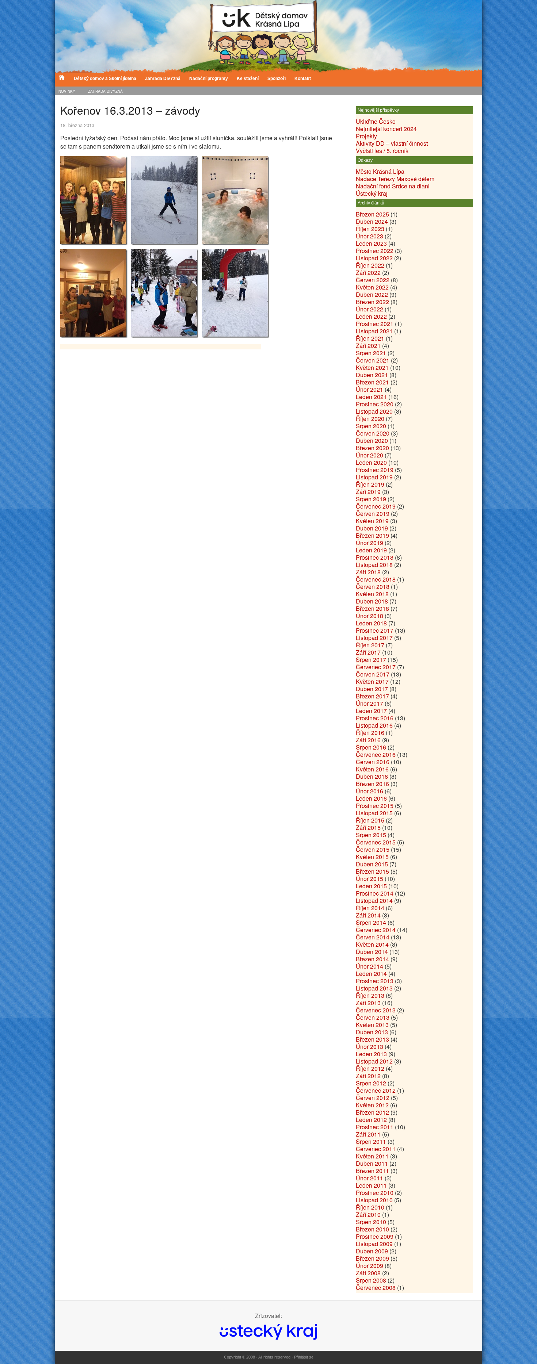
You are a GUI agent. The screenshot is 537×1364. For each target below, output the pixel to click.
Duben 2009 (372, 1251)
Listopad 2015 (374, 813)
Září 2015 (368, 827)
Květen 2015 (372, 856)
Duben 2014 (372, 951)
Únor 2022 (369, 309)
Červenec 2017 (376, 667)
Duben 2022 (372, 294)
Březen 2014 (372, 959)
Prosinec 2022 (374, 250)
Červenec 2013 (376, 1010)
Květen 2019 (372, 521)
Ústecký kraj (372, 193)
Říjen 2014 (370, 908)
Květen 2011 (372, 1156)
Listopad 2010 (374, 1200)
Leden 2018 (371, 623)
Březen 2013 (372, 1039)
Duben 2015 (372, 864)
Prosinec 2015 (374, 805)
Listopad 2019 (374, 477)
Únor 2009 (369, 1265)
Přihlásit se (303, 1357)
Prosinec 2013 (374, 981)
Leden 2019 (371, 550)
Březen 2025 (372, 214)
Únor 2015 (369, 878)
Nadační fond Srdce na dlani (393, 186)
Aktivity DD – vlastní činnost (392, 143)
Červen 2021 (372, 360)
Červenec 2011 (376, 1149)
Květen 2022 (372, 287)
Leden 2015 (371, 886)
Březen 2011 (372, 1170)
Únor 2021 (369, 389)
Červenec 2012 (376, 1090)
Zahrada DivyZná (105, 91)
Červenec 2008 (376, 1287)
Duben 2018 (372, 601)
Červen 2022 (372, 280)
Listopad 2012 (374, 1061)
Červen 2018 (372, 586)
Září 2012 (368, 1076)
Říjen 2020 (370, 418)
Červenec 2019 (376, 506)
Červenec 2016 (376, 754)
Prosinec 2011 (374, 1127)
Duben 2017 (372, 689)
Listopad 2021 (374, 331)
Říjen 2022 (370, 265)
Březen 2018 (372, 608)
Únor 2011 (369, 1178)
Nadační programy (208, 78)
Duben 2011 (372, 1163)
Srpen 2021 (371, 353)
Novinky (66, 91)
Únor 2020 (369, 455)
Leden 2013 (371, 1054)
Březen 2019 (372, 535)
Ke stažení (248, 78)
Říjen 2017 (370, 645)
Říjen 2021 (370, 338)
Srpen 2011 (371, 1141)
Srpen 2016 (371, 747)
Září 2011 (368, 1134)
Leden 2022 (371, 316)
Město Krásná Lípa (380, 171)
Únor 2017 (369, 703)
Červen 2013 (372, 1017)
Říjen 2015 (370, 820)
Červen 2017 (372, 674)
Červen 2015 (372, 849)
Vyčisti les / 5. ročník (382, 150)
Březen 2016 (372, 783)
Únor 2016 (369, 791)
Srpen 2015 (371, 835)
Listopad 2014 (374, 900)
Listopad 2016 (374, 725)
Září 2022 (368, 272)
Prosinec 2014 (374, 893)
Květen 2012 (372, 1105)
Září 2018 (368, 572)
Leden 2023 (371, 243)
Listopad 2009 (374, 1244)
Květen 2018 (372, 594)
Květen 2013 (372, 1024)
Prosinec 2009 (374, 1236)
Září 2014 (368, 915)
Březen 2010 (372, 1229)
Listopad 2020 (374, 411)
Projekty (366, 136)
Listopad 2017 (374, 637)
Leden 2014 (371, 973)
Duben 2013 (372, 1032)
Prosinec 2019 (374, 469)
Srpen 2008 (371, 1280)
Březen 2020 (372, 448)
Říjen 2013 (370, 995)
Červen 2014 (372, 937)
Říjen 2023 (370, 229)
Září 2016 (368, 740)
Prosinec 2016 (374, 718)
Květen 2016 (372, 769)
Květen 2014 (372, 944)
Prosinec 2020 (374, 404)
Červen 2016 (372, 762)
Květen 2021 (372, 367)
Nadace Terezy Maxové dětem (395, 179)
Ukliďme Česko (376, 121)
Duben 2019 (372, 528)
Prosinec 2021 (374, 323)
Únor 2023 (369, 236)
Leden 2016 (371, 798)
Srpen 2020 (371, 426)
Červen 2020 (372, 433)
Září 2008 (368, 1273)
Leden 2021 (371, 396)
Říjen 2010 (370, 1207)
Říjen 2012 (370, 1068)
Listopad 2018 (374, 564)
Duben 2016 (372, 776)
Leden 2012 (371, 1119)
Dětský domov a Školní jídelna (105, 78)
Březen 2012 (372, 1112)
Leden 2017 (371, 710)
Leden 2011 (371, 1185)
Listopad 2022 (374, 258)
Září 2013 (368, 1003)
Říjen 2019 (370, 484)
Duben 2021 (372, 375)
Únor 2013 (369, 1046)
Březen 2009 (372, 1258)
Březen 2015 (372, 871)
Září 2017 (368, 652)
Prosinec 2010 (374, 1192)
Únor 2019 (369, 543)
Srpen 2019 (371, 499)
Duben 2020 (372, 440)
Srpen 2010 (371, 1222)
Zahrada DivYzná (162, 78)
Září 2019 (368, 491)
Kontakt (302, 78)
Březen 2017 (372, 696)
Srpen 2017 (371, 659)
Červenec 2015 (376, 842)
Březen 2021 (372, 382)
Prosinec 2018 (374, 557)
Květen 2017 (372, 681)
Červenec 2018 (376, 579)
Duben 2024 (372, 221)
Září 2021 (368, 345)
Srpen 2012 (371, 1083)
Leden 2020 (371, 462)
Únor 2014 (369, 966)
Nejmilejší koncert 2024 (386, 128)
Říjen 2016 (370, 732)
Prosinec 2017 (374, 630)
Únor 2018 (369, 616)
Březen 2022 (372, 302)
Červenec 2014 (376, 930)
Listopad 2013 (374, 988)
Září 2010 (368, 1214)
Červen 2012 (372, 1097)
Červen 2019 (372, 513)
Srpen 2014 (371, 922)
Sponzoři (276, 78)
